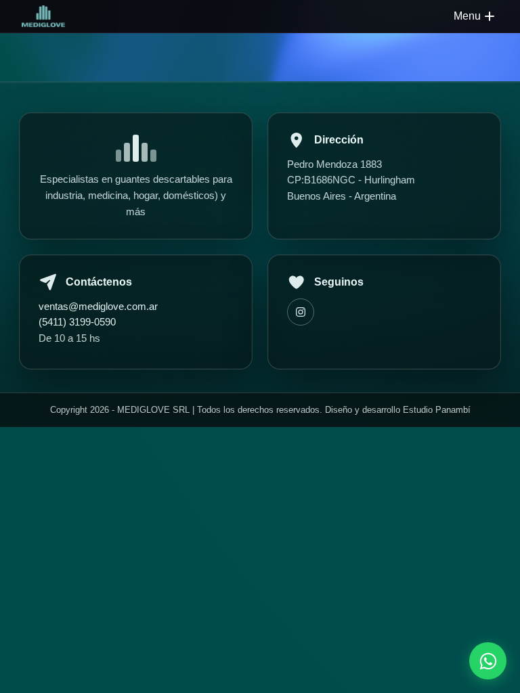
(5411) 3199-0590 (77, 322)
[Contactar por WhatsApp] (487, 660)
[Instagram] (300, 312)
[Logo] (43, 16)
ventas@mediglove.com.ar (98, 306)
